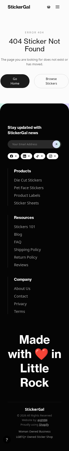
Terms (19, 311)
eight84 (42, 420)
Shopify (44, 424)
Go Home (15, 81)
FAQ (17, 241)
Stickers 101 (24, 226)
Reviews (21, 264)
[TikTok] (39, 156)
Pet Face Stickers (29, 187)
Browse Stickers (51, 81)
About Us (22, 288)
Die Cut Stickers (28, 180)
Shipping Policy (27, 249)
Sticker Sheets (26, 203)
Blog (18, 234)
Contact (21, 296)
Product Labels (27, 195)
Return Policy (25, 257)
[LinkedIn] (26, 156)
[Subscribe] (56, 144)
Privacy (20, 303)
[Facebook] (13, 156)
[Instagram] (52, 156)
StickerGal (34, 409)
